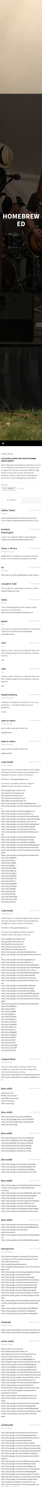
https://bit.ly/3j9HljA (26, 1140)
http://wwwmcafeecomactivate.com (14, 1351)
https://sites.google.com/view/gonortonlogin (17, 840)
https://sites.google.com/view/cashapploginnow (18, 1367)
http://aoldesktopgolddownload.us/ (14, 1264)
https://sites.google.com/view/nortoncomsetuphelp (20, 1403)
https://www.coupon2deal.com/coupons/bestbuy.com (20, 1330)
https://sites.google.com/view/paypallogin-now (18, 1167)
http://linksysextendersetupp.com (13, 801)
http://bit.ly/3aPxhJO (8, 1148)
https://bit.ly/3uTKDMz (9, 1122)
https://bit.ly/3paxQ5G (9, 1138)
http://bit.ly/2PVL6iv (8, 902)
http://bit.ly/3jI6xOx (8, 865)
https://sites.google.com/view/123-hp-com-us (23, 1377)
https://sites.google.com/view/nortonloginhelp (18, 1311)
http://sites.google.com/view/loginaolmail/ (16, 1440)
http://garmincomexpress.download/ (14, 1256)
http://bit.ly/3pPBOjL (24, 1146)
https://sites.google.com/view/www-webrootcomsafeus (14, 1231)
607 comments (9, 489)
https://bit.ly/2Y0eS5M (26, 1138)
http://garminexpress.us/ (19, 779)
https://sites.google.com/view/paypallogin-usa (18, 811)
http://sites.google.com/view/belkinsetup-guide (18, 1290)
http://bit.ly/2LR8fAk (8, 863)
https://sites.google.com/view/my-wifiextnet (17, 1198)
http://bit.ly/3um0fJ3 (8, 1146)
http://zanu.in (34, 575)
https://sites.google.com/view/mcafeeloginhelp (18, 1406)
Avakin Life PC (6, 556)
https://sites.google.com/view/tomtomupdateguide (20, 816)
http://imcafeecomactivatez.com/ (13, 798)
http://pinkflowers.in (21, 575)
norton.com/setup (7, 1101)
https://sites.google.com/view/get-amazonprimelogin (20, 819)
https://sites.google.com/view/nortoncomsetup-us (19, 1224)
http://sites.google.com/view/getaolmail (15, 1275)
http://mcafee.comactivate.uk (12, 1349)
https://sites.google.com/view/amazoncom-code (19, 1172)
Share (23, 489)
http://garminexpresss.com (30, 1362)
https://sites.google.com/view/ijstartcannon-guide (19, 1211)
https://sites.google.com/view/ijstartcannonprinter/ (20, 855)
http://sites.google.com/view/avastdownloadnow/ (22, 1451)
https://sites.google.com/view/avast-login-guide (18, 1206)
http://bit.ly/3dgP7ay (8, 871)
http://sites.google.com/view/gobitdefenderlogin (19, 1287)
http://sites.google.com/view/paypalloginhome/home (20, 1272)
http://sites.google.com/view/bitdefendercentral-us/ (20, 1438)
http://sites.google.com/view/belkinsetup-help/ (18, 1464)
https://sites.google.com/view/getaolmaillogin (18, 1169)
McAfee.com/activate (9, 1096)
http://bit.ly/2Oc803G (8, 868)
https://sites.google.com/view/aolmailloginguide (18, 1364)
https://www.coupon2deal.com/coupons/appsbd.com (20, 1332)
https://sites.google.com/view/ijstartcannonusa (18, 829)
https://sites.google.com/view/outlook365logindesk (20, 1227)
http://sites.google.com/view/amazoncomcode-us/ (19, 1432)
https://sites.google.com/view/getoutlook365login (19, 1308)
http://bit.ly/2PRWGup (24, 1117)
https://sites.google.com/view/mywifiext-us (17, 814)
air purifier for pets (8, 634)
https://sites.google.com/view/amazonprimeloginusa (20, 1382)
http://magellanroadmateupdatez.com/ (15, 1267)
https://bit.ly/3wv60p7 (9, 1119)
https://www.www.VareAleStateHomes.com (17, 612)
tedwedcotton (6, 732)
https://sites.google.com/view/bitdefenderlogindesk (20, 824)
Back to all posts (7, 454)
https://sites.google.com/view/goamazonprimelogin (20, 1208)
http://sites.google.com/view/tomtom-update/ (18, 1443)
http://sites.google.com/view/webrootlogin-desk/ (19, 1479)
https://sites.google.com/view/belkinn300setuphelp (20, 1240)
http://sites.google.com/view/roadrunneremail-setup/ (20, 1446)
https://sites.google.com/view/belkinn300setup (18, 837)
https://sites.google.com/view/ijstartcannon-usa (19, 1395)
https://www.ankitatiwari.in (11, 518)
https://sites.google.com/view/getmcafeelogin (18, 842)
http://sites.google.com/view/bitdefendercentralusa (20, 1280)
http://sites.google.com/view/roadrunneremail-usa (19, 1282)
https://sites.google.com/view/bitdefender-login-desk (21, 1193)
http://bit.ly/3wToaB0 (9, 899)
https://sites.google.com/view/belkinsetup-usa (18, 1380)
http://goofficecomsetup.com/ (12, 795)
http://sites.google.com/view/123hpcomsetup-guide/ (20, 1461)
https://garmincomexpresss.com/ (26, 1259)
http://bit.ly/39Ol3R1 (8, 889)
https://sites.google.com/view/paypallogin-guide (19, 1370)
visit (2, 660)
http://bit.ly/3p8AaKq (8, 858)
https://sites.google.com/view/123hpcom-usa (17, 1203)
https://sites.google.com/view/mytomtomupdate (19, 1196)
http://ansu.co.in (7, 575)
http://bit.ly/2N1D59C (9, 1143)
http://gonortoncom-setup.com (20, 1356)
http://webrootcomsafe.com (11, 1354)
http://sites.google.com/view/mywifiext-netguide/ (19, 1453)
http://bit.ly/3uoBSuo (9, 873)
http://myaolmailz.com (31, 1484)
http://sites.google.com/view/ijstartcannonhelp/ (22, 1477)
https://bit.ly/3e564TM (26, 1119)
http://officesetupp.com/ (10, 1261)
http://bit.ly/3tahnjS (8, 894)
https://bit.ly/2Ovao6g (9, 1124)
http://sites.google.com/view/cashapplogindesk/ (19, 1435)
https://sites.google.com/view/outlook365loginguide (20, 845)
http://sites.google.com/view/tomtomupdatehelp (19, 1285)
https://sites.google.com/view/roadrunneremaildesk (20, 1201)
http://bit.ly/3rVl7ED (8, 891)
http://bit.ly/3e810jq (24, 1148)
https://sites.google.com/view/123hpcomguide (18, 827)
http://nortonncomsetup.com (12, 1484)
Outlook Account (7, 1093)
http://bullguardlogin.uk (26, 1359)
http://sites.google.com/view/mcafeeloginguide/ (18, 1471)
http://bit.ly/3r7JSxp (24, 1151)
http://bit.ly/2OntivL (8, 881)
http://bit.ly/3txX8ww (9, 886)
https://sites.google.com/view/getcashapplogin (18, 1164)
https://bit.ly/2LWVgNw (9, 1140)
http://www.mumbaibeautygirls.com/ (20, 539)
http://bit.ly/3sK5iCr (8, 860)
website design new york (10, 591)
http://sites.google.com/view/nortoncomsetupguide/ (20, 1469)
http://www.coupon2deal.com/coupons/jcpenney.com (20, 1074)
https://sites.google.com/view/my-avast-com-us (18, 821)
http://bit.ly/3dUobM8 (9, 897)
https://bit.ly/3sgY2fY (26, 1122)
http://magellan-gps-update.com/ (13, 790)
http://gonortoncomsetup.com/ (12, 793)
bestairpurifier (27, 631)
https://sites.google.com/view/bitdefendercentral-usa (21, 1372)
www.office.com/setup (9, 1098)
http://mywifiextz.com (9, 1359)
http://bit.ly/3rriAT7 (8, 1117)
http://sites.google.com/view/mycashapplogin (18, 1277)
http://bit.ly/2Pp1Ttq (8, 878)
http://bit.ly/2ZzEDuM (25, 1143)
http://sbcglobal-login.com (10, 1362)
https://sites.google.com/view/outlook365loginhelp (19, 1408)
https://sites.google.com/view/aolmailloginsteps (18, 803)
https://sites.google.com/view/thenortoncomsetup (20, 847)
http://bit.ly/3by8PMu (9, 876)
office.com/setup (7, 1103)
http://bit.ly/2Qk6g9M (9, 884)
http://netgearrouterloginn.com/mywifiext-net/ (18, 1482)
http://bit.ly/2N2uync (8, 1151)
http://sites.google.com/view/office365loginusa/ (18, 1466)
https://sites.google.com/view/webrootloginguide (19, 1313)
